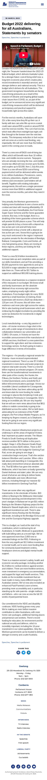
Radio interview (23, 728)
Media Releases (23, 705)
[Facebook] (23, 767)
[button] (42, 4)
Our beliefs (23, 757)
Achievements (23, 753)
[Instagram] (13, 767)
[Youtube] (34, 767)
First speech (23, 743)
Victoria (23, 713)
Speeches (6, 37)
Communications (23, 709)
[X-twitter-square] (29, 767)
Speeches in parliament (20, 37)
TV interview (23, 724)
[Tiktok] (18, 767)
